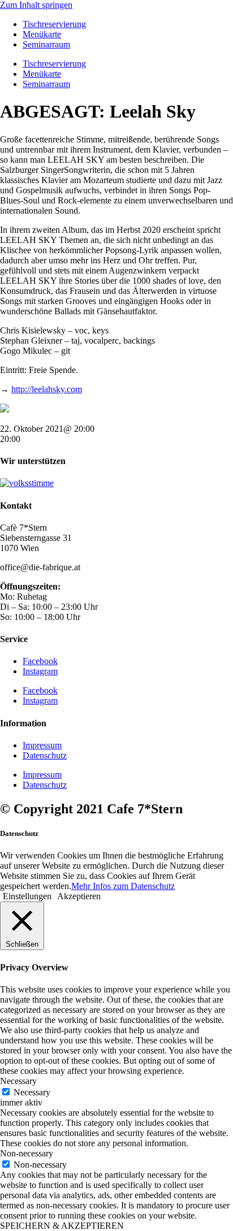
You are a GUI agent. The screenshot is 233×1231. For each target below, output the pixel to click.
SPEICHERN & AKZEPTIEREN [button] (62, 1225)
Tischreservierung (54, 24)
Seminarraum (46, 44)
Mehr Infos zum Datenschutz (123, 886)
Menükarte (42, 34)
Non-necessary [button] (26, 1153)
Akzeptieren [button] (79, 896)
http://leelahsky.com (46, 389)
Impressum (42, 745)
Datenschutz (45, 755)
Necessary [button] (18, 1081)
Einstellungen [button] (27, 896)
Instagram (40, 671)
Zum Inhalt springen (36, 5)
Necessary (32, 1092)
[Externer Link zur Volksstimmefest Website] (27, 483)
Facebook (40, 661)
